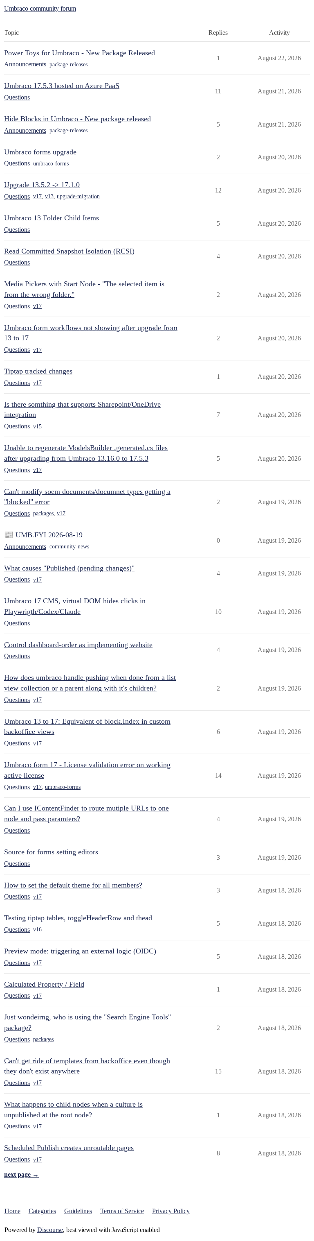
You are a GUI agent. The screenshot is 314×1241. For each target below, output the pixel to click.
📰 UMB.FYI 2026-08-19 (43, 535)
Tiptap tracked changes (38, 371)
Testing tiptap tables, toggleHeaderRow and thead (78, 918)
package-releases (68, 64)
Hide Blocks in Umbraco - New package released (77, 119)
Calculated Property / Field (44, 984)
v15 (37, 426)
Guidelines (78, 1210)
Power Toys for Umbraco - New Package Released (79, 53)
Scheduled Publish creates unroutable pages (69, 1148)
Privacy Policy (171, 1210)
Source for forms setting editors (51, 852)
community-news (69, 547)
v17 (37, 196)
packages (43, 513)
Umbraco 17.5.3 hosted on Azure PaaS (61, 86)
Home (12, 1210)
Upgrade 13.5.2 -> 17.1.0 (42, 185)
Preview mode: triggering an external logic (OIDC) (80, 951)
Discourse (50, 1229)
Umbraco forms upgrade (40, 152)
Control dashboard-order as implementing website (78, 645)
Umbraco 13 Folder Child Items (51, 218)
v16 (37, 929)
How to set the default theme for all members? (73, 885)
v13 (49, 196)
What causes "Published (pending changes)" (69, 568)
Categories (42, 1210)
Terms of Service (122, 1210)
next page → (21, 1174)
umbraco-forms (51, 164)
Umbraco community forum (40, 8)
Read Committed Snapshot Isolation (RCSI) (69, 251)
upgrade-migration (78, 196)
